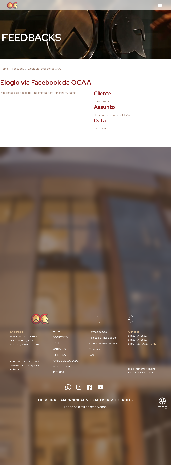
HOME (57, 331)
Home (4, 68)
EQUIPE (57, 343)
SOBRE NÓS (60, 337)
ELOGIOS (58, 372)
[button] (160, 5)
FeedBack (18, 68)
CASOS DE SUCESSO (65, 360)
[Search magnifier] (129, 319)
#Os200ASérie (62, 366)
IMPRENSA (59, 355)
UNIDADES (59, 349)
